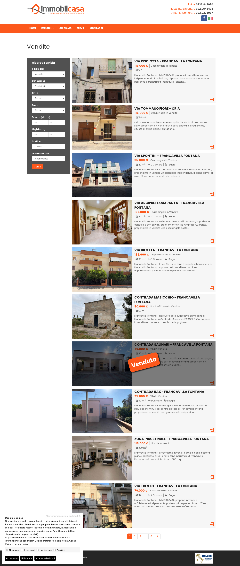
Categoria (38, 81)
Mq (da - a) (39, 129)
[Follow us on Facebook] (204, 18)
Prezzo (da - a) (41, 117)
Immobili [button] (47, 28)
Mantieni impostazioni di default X (63, 516)
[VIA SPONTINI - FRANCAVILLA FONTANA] (102, 174)
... (145, 536)
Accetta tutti (12, 558)
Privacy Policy (21, 544)
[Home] (55, 8)
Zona (35, 105)
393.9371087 (204, 12)
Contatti (96, 28)
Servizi (81, 28)
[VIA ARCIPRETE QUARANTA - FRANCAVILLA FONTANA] (102, 222)
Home (32, 28)
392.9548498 (204, 8)
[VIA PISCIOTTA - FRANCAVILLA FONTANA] (102, 80)
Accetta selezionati (45, 558)
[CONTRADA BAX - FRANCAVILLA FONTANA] (102, 410)
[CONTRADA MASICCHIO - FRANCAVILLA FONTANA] (102, 316)
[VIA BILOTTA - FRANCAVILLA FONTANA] (102, 269)
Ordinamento (40, 153)
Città (35, 93)
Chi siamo (65, 28)
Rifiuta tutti (26, 558)
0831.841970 (204, 4)
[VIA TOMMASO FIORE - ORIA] (102, 127)
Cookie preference (44, 540)
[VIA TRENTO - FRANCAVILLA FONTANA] (102, 505)
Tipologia (38, 69)
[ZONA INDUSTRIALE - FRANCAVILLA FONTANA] (102, 458)
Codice (36, 141)
